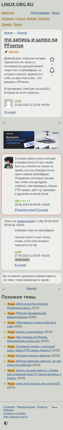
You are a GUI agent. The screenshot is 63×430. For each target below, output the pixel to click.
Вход (55, 13)
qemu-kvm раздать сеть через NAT (38, 383)
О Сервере (9, 407)
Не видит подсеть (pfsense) (33, 355)
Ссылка (10, 112)
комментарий (25, 221)
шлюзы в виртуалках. (30, 331)
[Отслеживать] (52, 70)
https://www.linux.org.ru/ (16, 416)
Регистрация (40, 13)
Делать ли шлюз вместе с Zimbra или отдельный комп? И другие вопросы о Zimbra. (34, 374)
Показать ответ (25, 209)
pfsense (14, 51)
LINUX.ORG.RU (17, 4)
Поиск (17, 24)
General (22, 32)
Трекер (6, 24)
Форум (31, 18)
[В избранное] (52, 59)
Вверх (55, 407)
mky (17, 200)
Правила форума (26, 407)
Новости (7, 13)
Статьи (20, 18)
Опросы (44, 18)
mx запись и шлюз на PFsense (30, 42)
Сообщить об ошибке (15, 413)
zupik (18, 100)
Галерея (7, 18)
